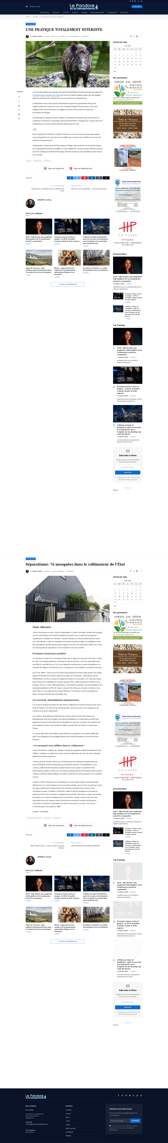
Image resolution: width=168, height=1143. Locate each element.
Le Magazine (112, 12)
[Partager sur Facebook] (130, 36)
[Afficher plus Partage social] (140, 36)
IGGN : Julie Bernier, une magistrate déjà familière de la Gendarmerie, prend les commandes (39, 239)
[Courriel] (19, 114)
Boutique (124, 12)
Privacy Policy (126, 479)
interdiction (47, 161)
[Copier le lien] (19, 118)
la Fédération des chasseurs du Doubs (46, 95)
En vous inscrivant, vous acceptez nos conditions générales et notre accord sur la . (123, 1128)
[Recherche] (141, 1)
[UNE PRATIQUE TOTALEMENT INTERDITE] (68, 64)
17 (115, 61)
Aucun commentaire (73, 36)
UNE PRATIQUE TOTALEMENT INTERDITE (85, 846)
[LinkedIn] (19, 105)
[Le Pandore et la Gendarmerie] (84, 6)
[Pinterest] (19, 110)
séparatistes (56, 818)
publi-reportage (97, 12)
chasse (29, 161)
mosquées (47, 818)
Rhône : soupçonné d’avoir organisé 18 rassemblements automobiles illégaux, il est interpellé (65, 271)
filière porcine (37, 161)
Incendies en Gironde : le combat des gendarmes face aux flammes (95, 269)
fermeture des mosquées (34, 818)
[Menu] (27, 6)
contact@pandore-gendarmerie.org (37, 1124)
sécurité (56, 12)
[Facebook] (19, 97)
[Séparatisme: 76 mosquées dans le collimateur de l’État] (68, 599)
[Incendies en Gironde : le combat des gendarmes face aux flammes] (96, 258)
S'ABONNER (137, 6)
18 (119, 61)
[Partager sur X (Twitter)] (133, 36)
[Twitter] (19, 101)
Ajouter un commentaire (68, 284)
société (75, 12)
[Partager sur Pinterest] (137, 36)
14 (132, 58)
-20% (34, 129)
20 (127, 61)
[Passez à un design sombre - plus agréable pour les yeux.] (139, 1)
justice (66, 12)
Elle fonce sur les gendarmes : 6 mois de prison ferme (89, 189)
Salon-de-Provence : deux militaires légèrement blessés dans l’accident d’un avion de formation (39, 270)
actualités (44, 12)
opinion (84, 12)
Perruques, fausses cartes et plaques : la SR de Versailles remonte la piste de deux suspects (66, 239)
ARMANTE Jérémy (37, 36)
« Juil (114, 71)
